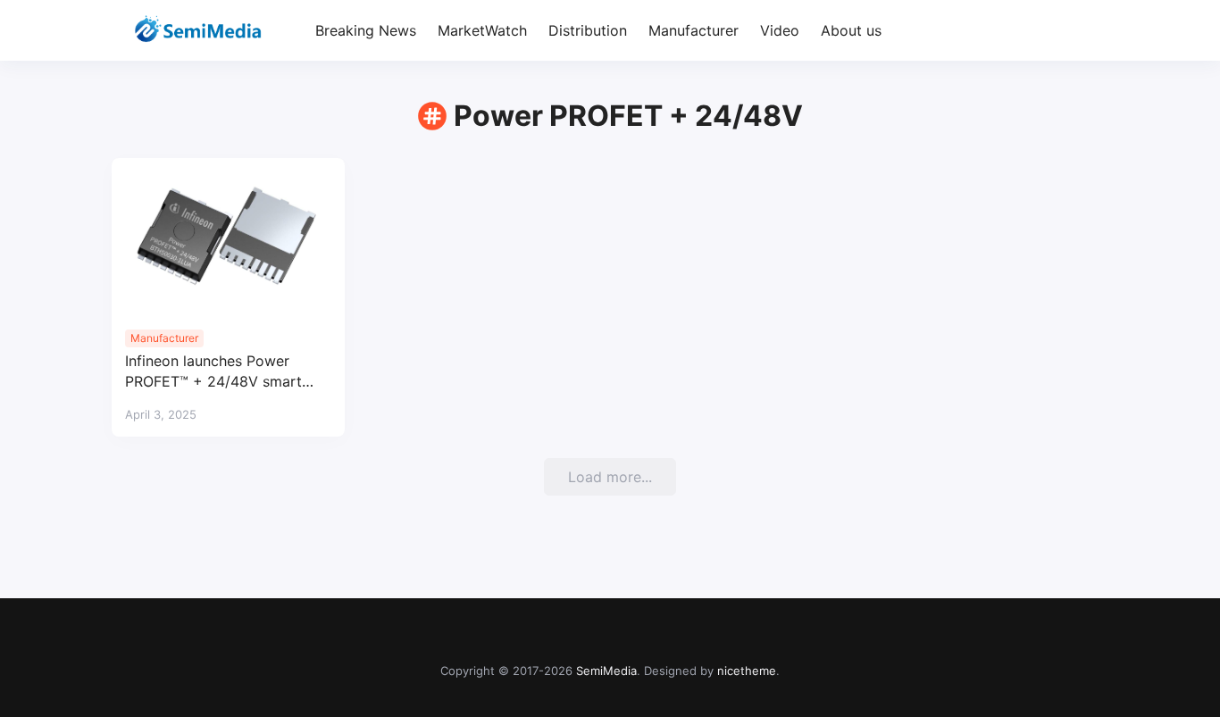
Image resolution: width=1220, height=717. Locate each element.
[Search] (1092, 30)
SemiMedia (606, 670)
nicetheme (746, 670)
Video (779, 30)
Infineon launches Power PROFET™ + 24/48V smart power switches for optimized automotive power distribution (227, 372)
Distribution (587, 30)
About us (851, 30)
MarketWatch (482, 30)
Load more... (610, 477)
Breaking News (365, 30)
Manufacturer (693, 30)
